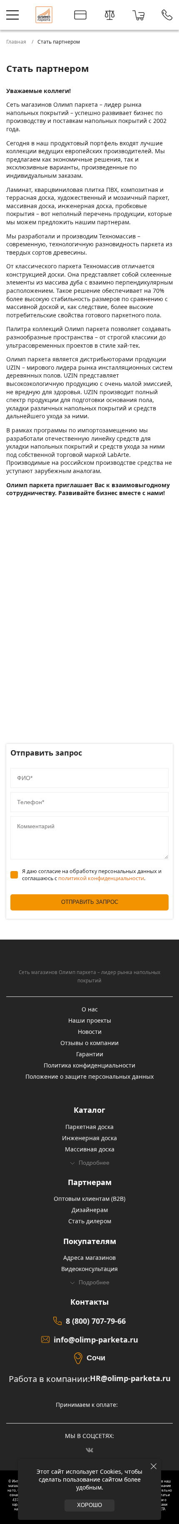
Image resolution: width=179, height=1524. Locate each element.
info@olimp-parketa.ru (96, 1340)
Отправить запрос (89, 902)
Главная (16, 41)
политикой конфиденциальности (101, 878)
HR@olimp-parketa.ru (130, 1378)
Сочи (96, 1358)
